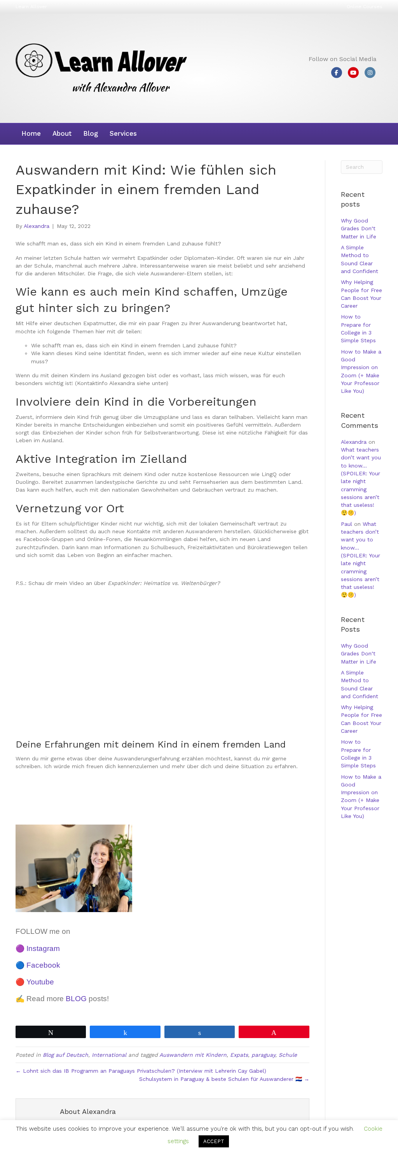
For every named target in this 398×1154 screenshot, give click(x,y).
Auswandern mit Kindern (193, 1055)
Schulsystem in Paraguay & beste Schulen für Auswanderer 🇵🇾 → (224, 1079)
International (109, 1055)
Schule (288, 1055)
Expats (239, 1055)
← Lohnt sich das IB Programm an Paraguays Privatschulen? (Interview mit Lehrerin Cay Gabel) (141, 1071)
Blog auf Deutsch (65, 1055)
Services (123, 133)
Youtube (40, 982)
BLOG (76, 999)
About (62, 133)
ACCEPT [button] (213, 1141)
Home (31, 133)
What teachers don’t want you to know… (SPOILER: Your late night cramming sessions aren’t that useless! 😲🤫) (361, 481)
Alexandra (354, 442)
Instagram (43, 948)
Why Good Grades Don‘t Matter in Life (358, 228)
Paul (346, 524)
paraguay (263, 1055)
